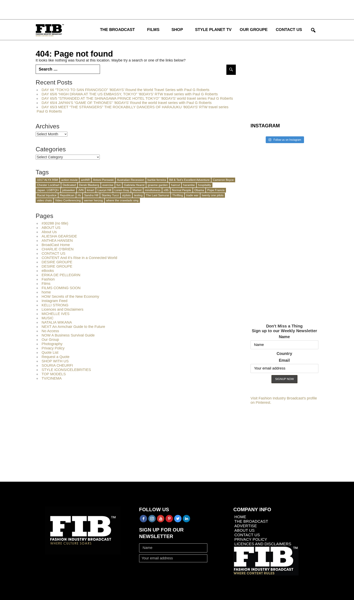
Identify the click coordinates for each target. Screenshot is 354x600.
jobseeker (68, 190)
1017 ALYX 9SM (47, 179)
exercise (107, 185)
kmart (90, 190)
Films (46, 284)
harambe (189, 185)
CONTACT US (289, 29)
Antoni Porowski (103, 179)
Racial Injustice (47, 195)
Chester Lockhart (48, 185)
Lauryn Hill (104, 190)
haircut (175, 185)
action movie (69, 179)
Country (284, 353)
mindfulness (152, 190)
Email (284, 360)
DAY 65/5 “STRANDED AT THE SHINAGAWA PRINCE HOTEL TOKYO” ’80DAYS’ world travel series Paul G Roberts (137, 98)
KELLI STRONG (55, 305)
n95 (166, 190)
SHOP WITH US (55, 361)
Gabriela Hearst (134, 185)
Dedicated (69, 185)
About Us (49, 232)
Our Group (50, 340)
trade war (192, 195)
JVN (81, 190)
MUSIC (47, 318)
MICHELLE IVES (55, 314)
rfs (79, 195)
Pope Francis (216, 190)
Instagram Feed (54, 301)
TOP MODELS (54, 374)
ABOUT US (51, 228)
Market (137, 190)
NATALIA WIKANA (57, 322)
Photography (52, 344)
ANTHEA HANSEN (57, 240)
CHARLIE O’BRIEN (58, 249)
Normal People (181, 190)
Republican (67, 195)
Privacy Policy (53, 348)
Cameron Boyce (223, 179)
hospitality (204, 185)
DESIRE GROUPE (57, 262)
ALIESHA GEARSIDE (59, 236)
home (46, 292)
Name (284, 336)
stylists (126, 195)
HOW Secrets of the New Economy (70, 296)
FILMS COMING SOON (61, 288)
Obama (199, 190)
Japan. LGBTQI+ (48, 190)
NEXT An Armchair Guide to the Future (73, 327)
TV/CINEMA (52, 378)
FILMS (153, 29)
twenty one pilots (213, 195)
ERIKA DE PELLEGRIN (61, 275)
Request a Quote (55, 357)
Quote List (50, 352)
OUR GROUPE (254, 29)
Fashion (48, 279)
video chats (44, 200)
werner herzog (93, 200)
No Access (50, 331)
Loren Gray (122, 190)
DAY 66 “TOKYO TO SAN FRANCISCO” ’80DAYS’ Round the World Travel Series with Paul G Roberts (125, 90)
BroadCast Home (56, 245)
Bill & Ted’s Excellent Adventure (189, 179)
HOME (240, 517)
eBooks (48, 271)
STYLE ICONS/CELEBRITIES (66, 370)
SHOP (177, 29)
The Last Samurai (157, 195)
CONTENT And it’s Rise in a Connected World (79, 258)
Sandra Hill (91, 195)
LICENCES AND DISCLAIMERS (262, 544)
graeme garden (158, 185)
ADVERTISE (245, 526)
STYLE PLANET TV (213, 29)
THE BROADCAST (117, 29)
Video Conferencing (68, 200)
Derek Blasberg (89, 185)
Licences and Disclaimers (62, 309)
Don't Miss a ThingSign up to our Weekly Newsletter (284, 328)
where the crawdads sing (122, 200)
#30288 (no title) (55, 223)
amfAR (85, 179)
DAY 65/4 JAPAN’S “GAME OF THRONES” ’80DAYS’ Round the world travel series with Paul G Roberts (127, 103)
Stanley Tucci (110, 195)
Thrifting (177, 195)
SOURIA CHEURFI (57, 365)
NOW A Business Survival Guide (68, 335)
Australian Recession (130, 179)
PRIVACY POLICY (250, 539)
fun (119, 185)
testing (138, 195)
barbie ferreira (157, 179)
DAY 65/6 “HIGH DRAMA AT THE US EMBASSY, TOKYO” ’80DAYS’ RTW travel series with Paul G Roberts (130, 94)
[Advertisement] (120, 9)
